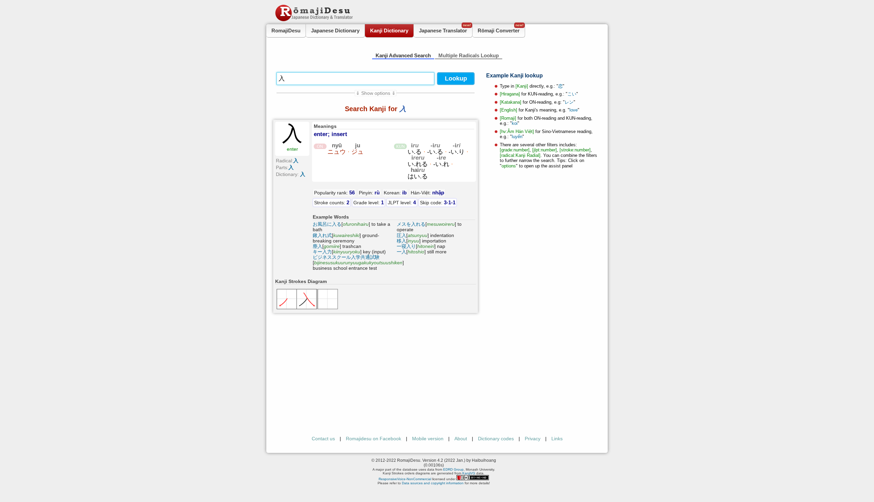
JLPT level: (402, 202)
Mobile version (427, 438)
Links (557, 438)
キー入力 (322, 251)
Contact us (323, 438)
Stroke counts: (331, 202)
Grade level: (368, 202)
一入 (401, 251)
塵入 (317, 246)
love (573, 110)
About (460, 438)
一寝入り (406, 246)
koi (515, 123)
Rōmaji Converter (500, 28)
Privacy (532, 438)
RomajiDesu (285, 30)
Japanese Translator (445, 28)
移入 (401, 240)
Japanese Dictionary (335, 30)
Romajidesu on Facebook (373, 438)
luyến (517, 136)
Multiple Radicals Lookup (468, 55)
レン (569, 102)
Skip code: (437, 202)
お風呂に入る (327, 224)
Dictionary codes (496, 438)
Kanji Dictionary (389, 30)
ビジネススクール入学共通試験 (346, 257)
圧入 (401, 235)
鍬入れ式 (322, 235)
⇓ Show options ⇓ (376, 93)
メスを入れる (411, 224)
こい (571, 94)
